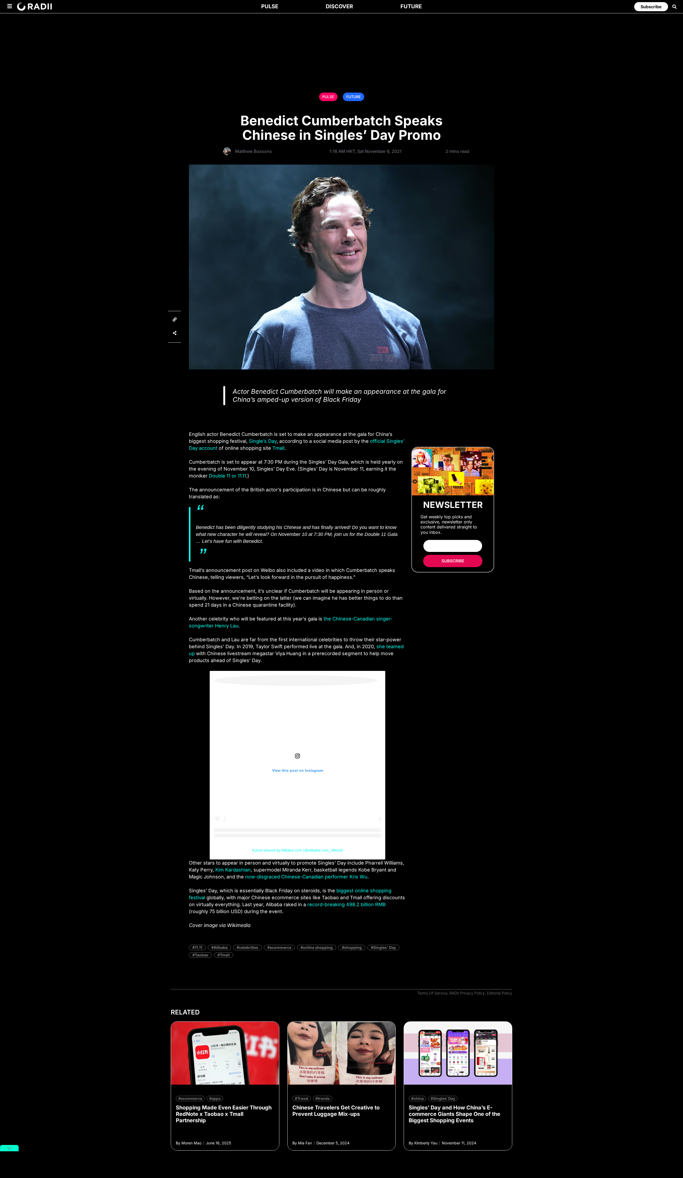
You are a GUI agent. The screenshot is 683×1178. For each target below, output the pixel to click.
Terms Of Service (432, 993)
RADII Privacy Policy (467, 993)
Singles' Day (384, 947)
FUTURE (353, 96)
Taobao (201, 955)
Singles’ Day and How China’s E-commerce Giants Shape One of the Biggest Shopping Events (454, 1114)
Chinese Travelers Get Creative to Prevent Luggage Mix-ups (336, 1110)
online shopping (318, 947)
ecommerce (280, 947)
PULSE (328, 96)
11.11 (198, 947)
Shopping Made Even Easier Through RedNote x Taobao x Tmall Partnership (224, 1114)
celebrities (248, 947)
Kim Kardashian (233, 870)
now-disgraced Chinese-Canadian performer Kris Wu (306, 876)
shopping (353, 947)
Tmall (278, 448)
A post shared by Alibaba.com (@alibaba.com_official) (297, 850)
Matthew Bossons (253, 151)
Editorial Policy (499, 993)
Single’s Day (263, 441)
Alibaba (221, 947)
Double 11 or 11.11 (227, 476)
